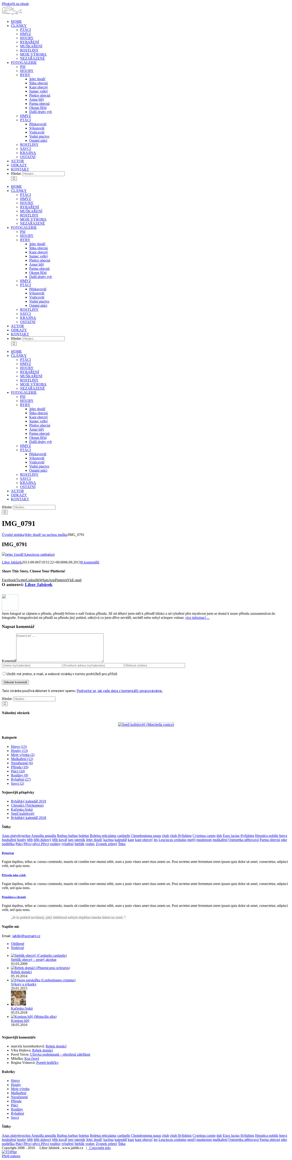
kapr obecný (144, 840)
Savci (15, 1117)
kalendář (121, 840)
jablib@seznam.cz (26, 936)
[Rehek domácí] (40, 968)
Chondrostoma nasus (146, 836)
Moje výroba (20, 1089)
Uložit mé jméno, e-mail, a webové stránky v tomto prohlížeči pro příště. (62, 673)
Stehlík (79, 844)
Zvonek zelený (106, 844)
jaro (70, 840)
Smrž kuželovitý (22, 813)
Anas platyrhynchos (16, 836)
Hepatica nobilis (266, 836)
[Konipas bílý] (34, 1017)
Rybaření (17, 1113)
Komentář (9, 661)
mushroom (204, 840)
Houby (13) (19, 751)
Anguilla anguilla (43, 836)
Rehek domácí (21, 972)
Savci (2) (17, 783)
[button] (8, 853)
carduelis (123, 836)
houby (21, 840)
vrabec (90, 844)
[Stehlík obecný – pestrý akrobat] (39, 955)
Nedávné (17, 948)
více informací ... (197, 618)
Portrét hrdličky (47, 1063)
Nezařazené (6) (22, 763)
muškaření (220, 840)
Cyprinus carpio (204, 836)
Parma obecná (270, 840)
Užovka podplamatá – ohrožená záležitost (60, 1054)
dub (219, 836)
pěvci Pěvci (40, 844)
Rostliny (17, 1109)
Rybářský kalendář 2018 (28, 818)
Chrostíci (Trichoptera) (27, 805)
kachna (108, 840)
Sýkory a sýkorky (23, 984)
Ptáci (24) (18, 771)
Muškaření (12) (22, 759)
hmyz (283, 836)
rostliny (55, 844)
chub (165, 836)
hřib (30, 840)
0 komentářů (90, 562)
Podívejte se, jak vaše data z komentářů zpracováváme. (120, 690)
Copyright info (99, 1148)
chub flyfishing (181, 836)
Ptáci (19, 844)
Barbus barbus (67, 836)
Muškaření (18, 1093)
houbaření (9, 840)
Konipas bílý (20, 1021)
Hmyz (15, 1081)
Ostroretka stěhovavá (243, 840)
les (156, 840)
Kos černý (31, 1058)
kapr (131, 840)
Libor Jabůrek (12, 562)
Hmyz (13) (19, 746)
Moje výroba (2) (22, 755)
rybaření (67, 844)
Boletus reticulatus (103, 836)
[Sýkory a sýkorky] (43, 980)
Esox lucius (231, 836)
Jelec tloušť (94, 840)
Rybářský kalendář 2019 (28, 801)
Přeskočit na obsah (15, 4)
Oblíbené (17, 944)
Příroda (16, 1101)
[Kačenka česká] (18, 1004)
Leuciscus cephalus (172, 840)
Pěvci (27, 844)
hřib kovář (59, 840)
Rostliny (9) (19, 775)
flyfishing (247, 836)
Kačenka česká (22, 809)
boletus (84, 836)
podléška (8, 844)
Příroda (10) (19, 767)
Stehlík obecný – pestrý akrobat (33, 960)
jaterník (79, 840)
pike (284, 840)
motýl (191, 840)
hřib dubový (42, 840)
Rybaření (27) (21, 779)
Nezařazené (19, 1097)
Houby (16, 1085)
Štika (121, 844)
